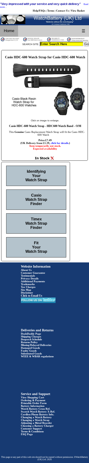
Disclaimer (27, 292)
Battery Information (32, 405)
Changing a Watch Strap (35, 420)
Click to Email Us (31, 295)
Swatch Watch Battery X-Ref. (38, 411)
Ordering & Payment (33, 400)
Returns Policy (29, 342)
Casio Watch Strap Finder (36, 199)
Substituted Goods (31, 353)
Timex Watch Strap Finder (36, 223)
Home (9, 31)
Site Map (26, 289)
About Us (26, 270)
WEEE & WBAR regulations (37, 356)
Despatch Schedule (31, 339)
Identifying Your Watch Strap (36, 175)
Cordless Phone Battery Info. (37, 414)
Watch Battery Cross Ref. (35, 408)
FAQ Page (27, 434)
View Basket (78, 10)
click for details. (60, 143)
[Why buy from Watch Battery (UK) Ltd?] (44, 40)
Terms (50, 10)
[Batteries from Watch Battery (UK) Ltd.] (44, 24)
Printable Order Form (34, 403)
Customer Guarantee (33, 272)
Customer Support (31, 428)
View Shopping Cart (32, 397)
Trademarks (28, 284)
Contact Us (62, 10)
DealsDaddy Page (31, 333)
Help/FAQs (39, 10)
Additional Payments (33, 281)
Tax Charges (28, 287)
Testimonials (28, 275)
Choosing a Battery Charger (37, 425)
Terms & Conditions (32, 431)
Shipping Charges (31, 336)
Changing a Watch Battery (36, 417)
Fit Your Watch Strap (36, 247)
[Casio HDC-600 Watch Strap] (45, 115)
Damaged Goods (30, 347)
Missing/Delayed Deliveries (36, 345)
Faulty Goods (29, 350)
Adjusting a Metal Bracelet (36, 422)
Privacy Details (29, 278)
